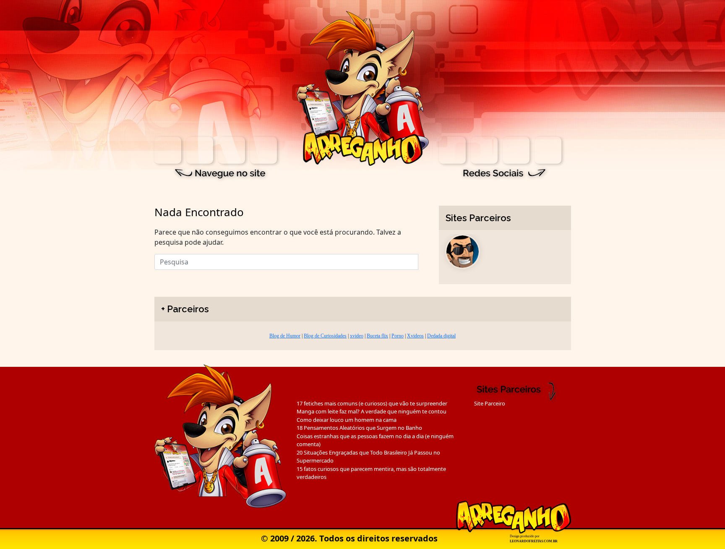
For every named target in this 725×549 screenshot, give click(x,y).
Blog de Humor (284, 336)
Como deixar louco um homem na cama (346, 420)
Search (199, 150)
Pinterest (548, 150)
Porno (397, 336)
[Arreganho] (363, 87)
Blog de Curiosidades (325, 336)
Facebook (484, 150)
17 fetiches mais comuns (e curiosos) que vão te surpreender (372, 403)
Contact (263, 150)
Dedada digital (441, 336)
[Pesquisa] (423, 260)
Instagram (452, 150)
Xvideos (415, 336)
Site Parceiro (489, 403)
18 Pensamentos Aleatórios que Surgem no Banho (359, 427)
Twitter (516, 150)
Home (167, 150)
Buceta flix (377, 336)
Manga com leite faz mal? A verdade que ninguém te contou (371, 411)
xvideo (356, 336)
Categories (231, 150)
